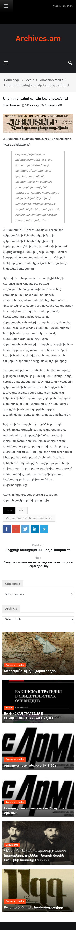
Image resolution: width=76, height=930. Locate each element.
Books (9, 707)
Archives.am (38, 39)
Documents (12, 844)
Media (29, 80)
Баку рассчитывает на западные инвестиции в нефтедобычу (38, 564)
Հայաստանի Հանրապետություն (29, 518)
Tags (9, 510)
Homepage (12, 80)
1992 (21, 510)
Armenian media (51, 80)
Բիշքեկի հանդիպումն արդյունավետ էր (38, 550)
